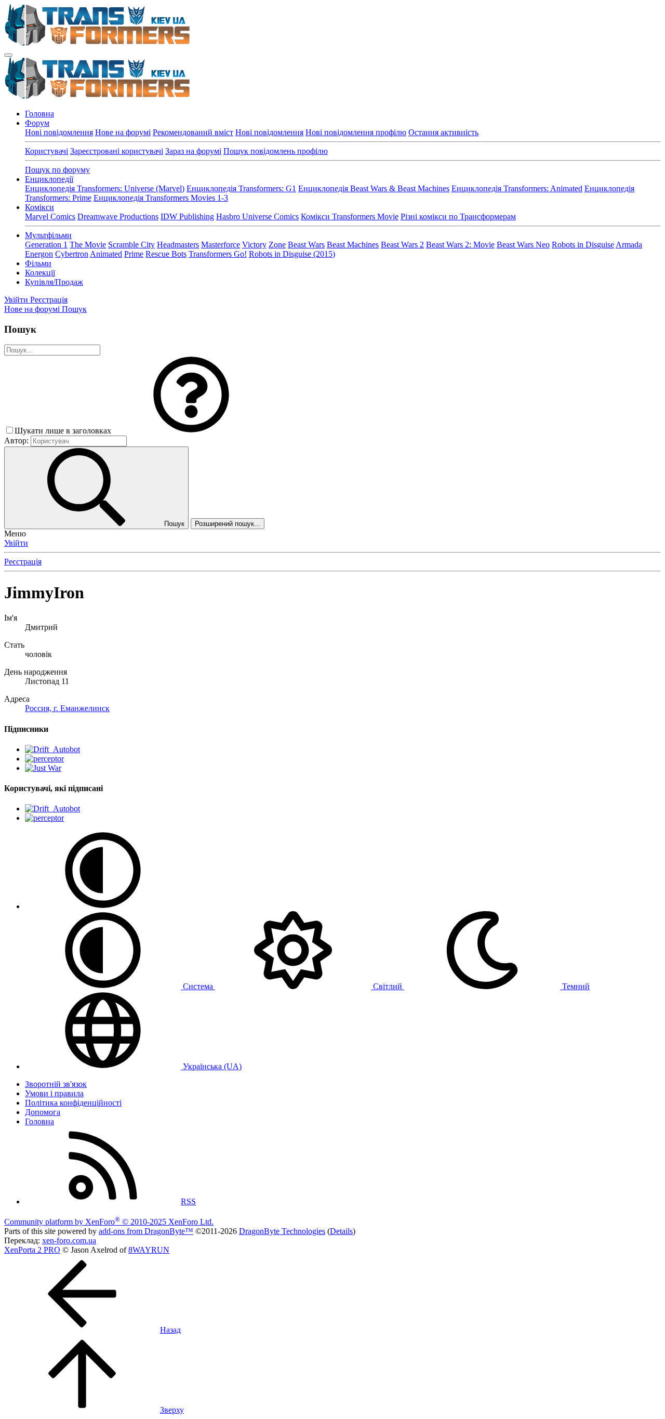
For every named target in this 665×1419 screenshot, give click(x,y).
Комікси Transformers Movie (349, 216)
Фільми (38, 263)
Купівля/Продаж (54, 282)
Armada (629, 244)
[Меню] (8, 55)
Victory (254, 244)
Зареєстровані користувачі (116, 151)
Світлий (387, 986)
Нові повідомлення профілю (355, 132)
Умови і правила (54, 1093)
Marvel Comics (50, 216)
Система (198, 986)
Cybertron (71, 253)
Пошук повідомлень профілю (275, 151)
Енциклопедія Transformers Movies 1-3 (161, 197)
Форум (37, 123)
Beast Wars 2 (402, 244)
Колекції (40, 272)
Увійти (16, 542)
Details (341, 1231)
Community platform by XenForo (109, 1221)
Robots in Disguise (583, 244)
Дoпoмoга (42, 1112)
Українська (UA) (211, 1066)
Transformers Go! (218, 253)
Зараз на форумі (193, 151)
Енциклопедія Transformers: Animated (516, 188)
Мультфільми (48, 235)
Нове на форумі (123, 132)
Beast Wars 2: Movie (460, 244)
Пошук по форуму (57, 169)
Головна (39, 113)
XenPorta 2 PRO (32, 1249)
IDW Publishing (187, 216)
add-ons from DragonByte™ (146, 1231)
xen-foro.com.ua (69, 1240)
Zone (277, 244)
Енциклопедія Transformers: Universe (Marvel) (104, 188)
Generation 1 (46, 244)
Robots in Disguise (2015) (292, 253)
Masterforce (220, 244)
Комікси (39, 207)
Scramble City (131, 244)
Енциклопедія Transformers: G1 (241, 188)
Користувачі (46, 151)
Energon (39, 253)
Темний (575, 986)
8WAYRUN (148, 1249)
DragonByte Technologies (282, 1231)
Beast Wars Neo (523, 244)
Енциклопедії (49, 179)
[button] (191, 430)
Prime (133, 253)
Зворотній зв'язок (56, 1084)
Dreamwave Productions (117, 216)
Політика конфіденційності (73, 1102)
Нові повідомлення (59, 132)
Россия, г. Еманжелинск (67, 708)
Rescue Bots (166, 253)
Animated (106, 253)
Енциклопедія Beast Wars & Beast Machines (373, 188)
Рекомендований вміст (193, 132)
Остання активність (443, 132)
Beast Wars (306, 244)
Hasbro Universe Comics (257, 216)
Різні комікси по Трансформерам (458, 216)
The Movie (88, 244)
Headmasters (178, 244)
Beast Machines (353, 244)
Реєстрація (23, 561)
